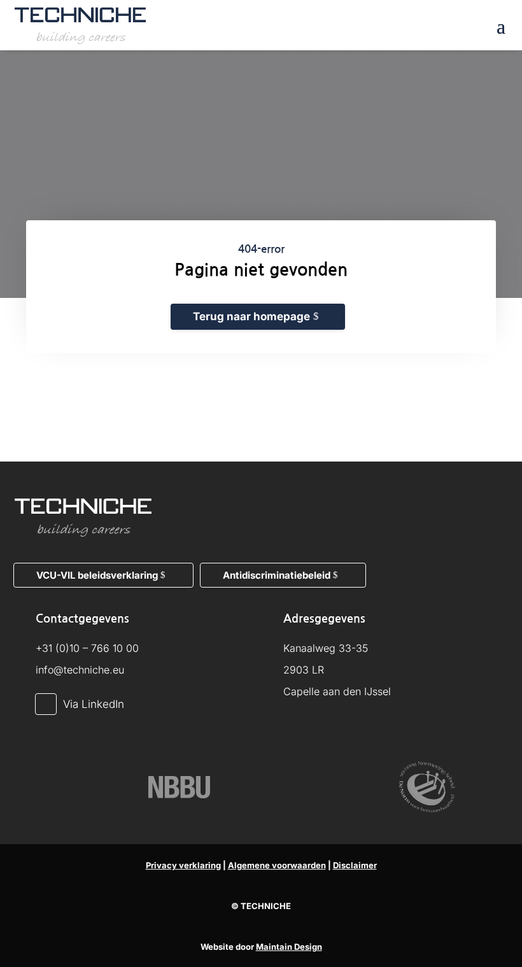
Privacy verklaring (183, 865)
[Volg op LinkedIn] (46, 704)
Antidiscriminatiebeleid (276, 575)
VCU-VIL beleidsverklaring (97, 575)
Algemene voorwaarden (277, 865)
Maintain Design (289, 947)
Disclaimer (355, 865)
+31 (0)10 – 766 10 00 (87, 648)
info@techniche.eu (80, 669)
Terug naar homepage (251, 316)
